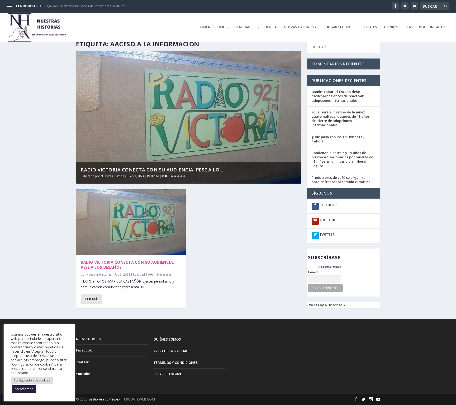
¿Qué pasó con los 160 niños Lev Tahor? (338, 139)
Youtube (83, 373)
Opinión (391, 27)
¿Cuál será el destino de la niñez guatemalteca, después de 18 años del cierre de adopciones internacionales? (341, 118)
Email (313, 272)
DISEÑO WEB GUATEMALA (104, 399)
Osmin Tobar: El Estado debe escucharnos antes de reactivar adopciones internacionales (338, 95)
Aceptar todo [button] (24, 389)
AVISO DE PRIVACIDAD (171, 351)
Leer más (91, 299)
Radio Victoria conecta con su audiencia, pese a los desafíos (127, 265)
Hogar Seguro (339, 27)
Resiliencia (267, 27)
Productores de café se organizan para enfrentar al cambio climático (341, 179)
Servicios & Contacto (425, 27)
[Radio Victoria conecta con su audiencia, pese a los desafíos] (131, 222)
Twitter (82, 362)
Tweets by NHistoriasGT (327, 305)
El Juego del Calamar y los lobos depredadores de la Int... (83, 6)
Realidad (242, 27)
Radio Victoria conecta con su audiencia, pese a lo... (152, 169)
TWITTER (327, 234)
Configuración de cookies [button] (32, 380)
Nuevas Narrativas (301, 27)
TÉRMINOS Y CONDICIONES (175, 362)
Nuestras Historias (113, 176)
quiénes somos (214, 27)
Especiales (368, 27)
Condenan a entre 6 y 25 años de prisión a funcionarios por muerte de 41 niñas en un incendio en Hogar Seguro (342, 159)
